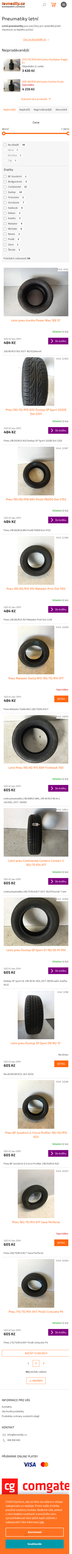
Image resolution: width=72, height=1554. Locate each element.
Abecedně (61, 110)
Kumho (14, 218)
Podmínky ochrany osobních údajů (20, 1416)
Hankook (15, 208)
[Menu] (63, 4)
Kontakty (7, 1407)
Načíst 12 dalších (36, 1353)
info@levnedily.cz (17, 1435)
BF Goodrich (17, 176)
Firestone (16, 197)
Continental (17, 187)
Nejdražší (25, 110)
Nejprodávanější (43, 110)
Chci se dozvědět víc (34, 39)
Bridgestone (17, 182)
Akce (13, 150)
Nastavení (35, 1532)
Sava (13, 244)
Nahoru (37, 1380)
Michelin (15, 229)
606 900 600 (13, 1440)
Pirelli (13, 239)
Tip (12, 160)
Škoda (14, 250)
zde (42, 1522)
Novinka (14, 155)
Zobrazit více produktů (34, 98)
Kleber (14, 213)
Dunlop (15, 192)
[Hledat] (44, 4)
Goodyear (16, 202)
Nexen (14, 234)
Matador (15, 224)
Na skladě (16, 145)
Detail (61, 698)
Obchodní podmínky (13, 1411)
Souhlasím (35, 1544)
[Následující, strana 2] (36, 1363)
